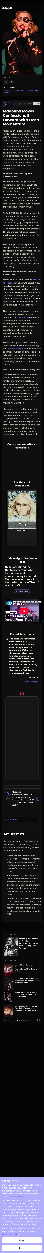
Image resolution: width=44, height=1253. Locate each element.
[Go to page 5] (25, 1020)
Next (38, 1020)
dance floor (22, 317)
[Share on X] (6, 82)
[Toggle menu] (40, 8)
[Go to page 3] (21, 1020)
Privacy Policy (16, 1196)
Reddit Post (12, 819)
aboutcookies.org (10, 1234)
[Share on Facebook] (11, 82)
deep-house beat (18, 348)
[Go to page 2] (19, 1020)
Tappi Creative (9, 87)
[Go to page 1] (17, 1020)
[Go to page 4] (23, 1020)
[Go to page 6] (27, 1020)
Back (6, 1020)
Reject (22, 1248)
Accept (22, 1240)
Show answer (22, 591)
